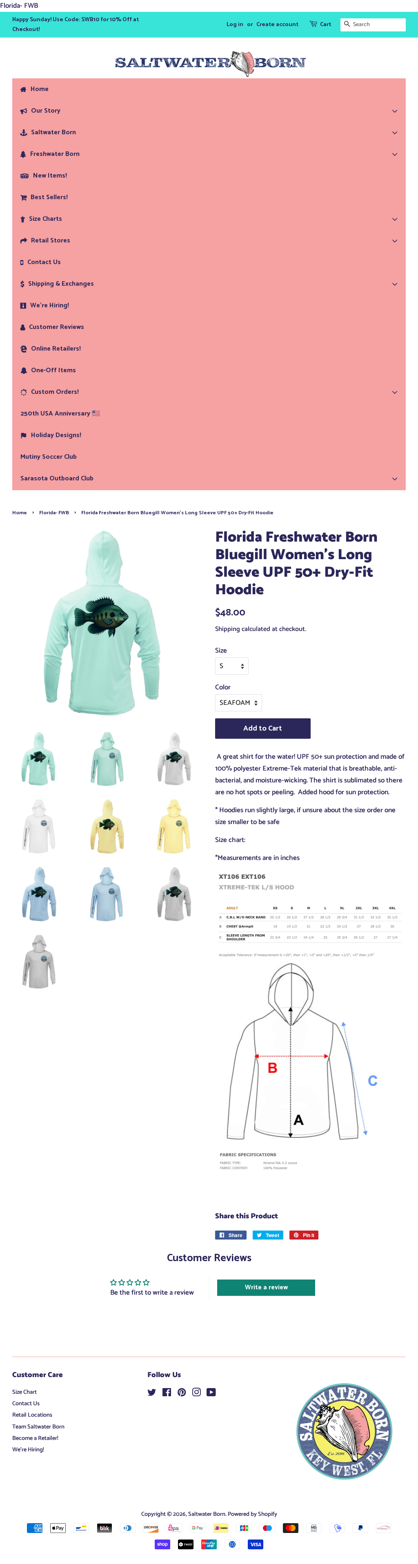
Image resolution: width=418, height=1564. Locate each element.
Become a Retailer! (35, 1438)
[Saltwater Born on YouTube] (211, 1394)
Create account (277, 24)
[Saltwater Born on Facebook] (166, 1394)
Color (223, 687)
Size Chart (24, 1392)
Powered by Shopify (252, 1514)
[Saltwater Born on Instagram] (196, 1394)
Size (221, 650)
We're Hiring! (28, 1450)
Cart (325, 24)
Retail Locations (32, 1415)
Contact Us (26, 1403)
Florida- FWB (54, 513)
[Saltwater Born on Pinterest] (181, 1394)
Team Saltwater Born (38, 1427)
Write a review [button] (266, 1287)
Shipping (227, 629)
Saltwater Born (206, 1514)
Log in (235, 24)
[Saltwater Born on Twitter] (151, 1394)
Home (19, 513)
